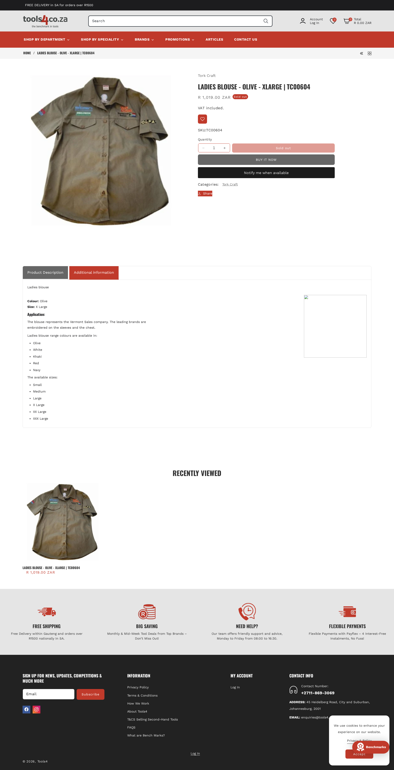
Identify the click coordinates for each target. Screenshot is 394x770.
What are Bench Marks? (146, 735)
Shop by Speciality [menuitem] (100, 39)
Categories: (208, 184)
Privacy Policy (138, 687)
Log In (235, 687)
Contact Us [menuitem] (245, 39)
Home (27, 53)
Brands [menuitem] (142, 39)
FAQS (131, 727)
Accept (359, 754)
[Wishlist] (202, 119)
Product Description (45, 272)
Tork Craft (207, 75)
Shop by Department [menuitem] (44, 39)
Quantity (205, 139)
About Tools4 (137, 711)
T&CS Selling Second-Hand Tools (152, 719)
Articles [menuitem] (214, 39)
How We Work (138, 703)
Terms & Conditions (142, 695)
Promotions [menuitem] (177, 39)
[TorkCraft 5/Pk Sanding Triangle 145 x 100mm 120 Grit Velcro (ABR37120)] (361, 53)
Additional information (94, 272)
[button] (357, 21)
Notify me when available (266, 173)
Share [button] (207, 193)
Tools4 (42, 761)
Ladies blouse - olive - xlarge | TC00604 (51, 568)
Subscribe (90, 694)
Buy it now (266, 159)
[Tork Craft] (369, 53)
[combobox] (180, 21)
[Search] (265, 21)
